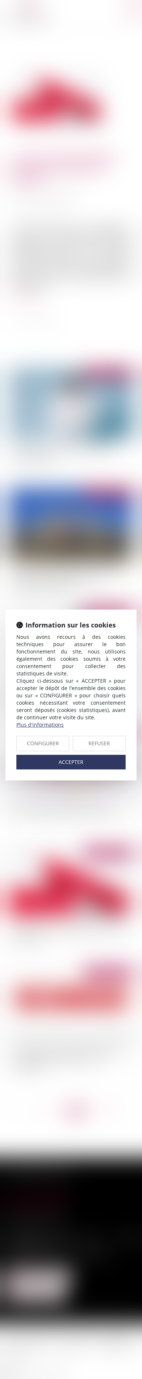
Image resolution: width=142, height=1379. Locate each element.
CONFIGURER (43, 743)
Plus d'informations (40, 724)
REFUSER (99, 743)
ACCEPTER (71, 761)
